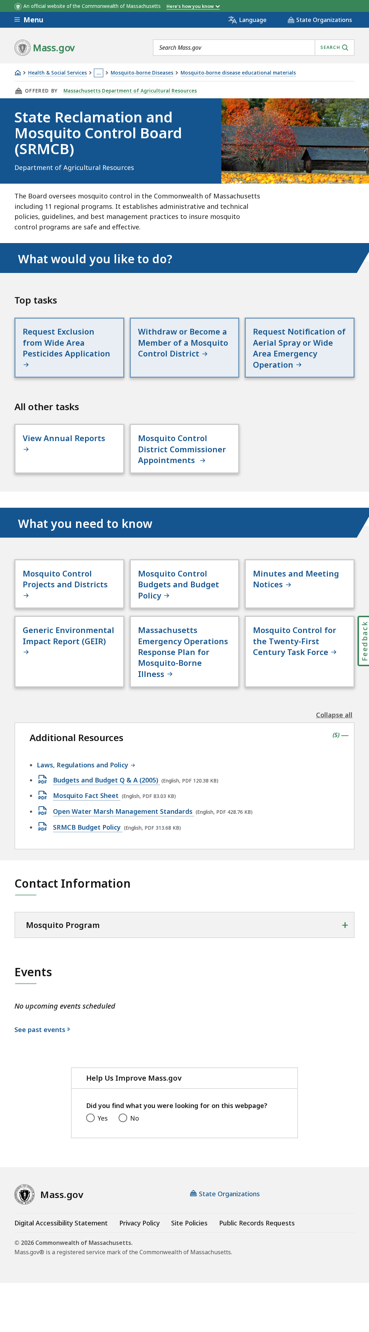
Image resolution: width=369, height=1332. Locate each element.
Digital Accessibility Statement (61, 1223)
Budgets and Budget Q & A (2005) (106, 780)
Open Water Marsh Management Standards (123, 811)
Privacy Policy (139, 1223)
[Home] (17, 72)
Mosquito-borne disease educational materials (238, 73)
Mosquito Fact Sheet (86, 795)
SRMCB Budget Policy (88, 827)
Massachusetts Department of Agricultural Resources (130, 91)
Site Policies (189, 1223)
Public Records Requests (257, 1223)
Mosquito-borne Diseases (142, 73)
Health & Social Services (57, 73)
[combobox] (254, 47)
